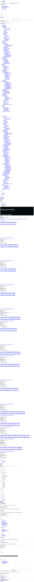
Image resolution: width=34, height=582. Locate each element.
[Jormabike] (3, 1)
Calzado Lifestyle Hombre (8, 157)
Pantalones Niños (6, 62)
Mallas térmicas (7, 39)
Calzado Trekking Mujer (8, 88)
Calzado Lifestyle (6, 73)
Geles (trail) (6, 99)
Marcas (3, 189)
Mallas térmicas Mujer (8, 55)
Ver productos (2, 500)
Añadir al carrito (5, 291)
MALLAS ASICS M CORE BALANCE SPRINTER (11, 447)
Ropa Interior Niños (6, 149)
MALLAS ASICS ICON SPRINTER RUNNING (10, 317)
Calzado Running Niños (7, 93)
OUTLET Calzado (6, 108)
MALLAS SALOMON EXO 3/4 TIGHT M (9, 388)
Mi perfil (3, 534)
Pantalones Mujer (6, 53)
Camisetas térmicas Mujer (8, 54)
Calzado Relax (7, 74)
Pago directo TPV (4, 529)
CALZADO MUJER (5, 81)
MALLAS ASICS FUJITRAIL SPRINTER (9, 244)
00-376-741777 (4, 9)
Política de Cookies (4, 524)
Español (6, 561)
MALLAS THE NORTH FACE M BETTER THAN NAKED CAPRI (14, 435)
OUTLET (3, 106)
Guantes (5, 33)
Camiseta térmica (7, 38)
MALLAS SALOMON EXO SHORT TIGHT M (10, 352)
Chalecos (5, 30)
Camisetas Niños (6, 146)
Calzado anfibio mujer (8, 86)
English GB (7, 6)
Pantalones (5, 126)
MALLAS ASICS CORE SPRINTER (8, 268)
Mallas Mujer (5, 139)
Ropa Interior (5, 37)
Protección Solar (6, 103)
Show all (4, 220)
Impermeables (5, 123)
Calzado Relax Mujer (8, 165)
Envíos (3, 521)
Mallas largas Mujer (7, 52)
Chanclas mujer (7, 83)
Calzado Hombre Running (7, 72)
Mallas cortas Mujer (7, 51)
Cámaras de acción (6, 66)
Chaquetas (5, 120)
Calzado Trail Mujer (8, 87)
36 (2, 220)
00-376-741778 (2, 540)
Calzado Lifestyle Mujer (7, 82)
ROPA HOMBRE (4, 26)
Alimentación (5, 96)
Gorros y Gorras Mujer (7, 48)
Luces (4, 102)
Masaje (5, 153)
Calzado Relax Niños (6, 92)
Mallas (4, 34)
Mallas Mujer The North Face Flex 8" (8, 222)
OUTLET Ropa (6, 109)
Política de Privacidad (5, 523)
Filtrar (1, 216)
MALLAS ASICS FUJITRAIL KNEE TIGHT (10, 364)
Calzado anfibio (7, 77)
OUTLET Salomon (6, 110)
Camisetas (5, 117)
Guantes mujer (5, 49)
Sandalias (6, 75)
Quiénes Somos (4, 520)
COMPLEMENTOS (5, 95)
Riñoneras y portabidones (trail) (8, 104)
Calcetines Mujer (6, 43)
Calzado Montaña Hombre (7, 76)
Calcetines (5, 27)
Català (5, 8)
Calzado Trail (7, 78)
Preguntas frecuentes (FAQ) (5, 530)
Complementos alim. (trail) (8, 98)
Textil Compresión (6, 40)
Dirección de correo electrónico (4, 573)
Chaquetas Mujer (6, 47)
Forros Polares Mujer (6, 136)
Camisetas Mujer (6, 44)
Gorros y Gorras (6, 32)
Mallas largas (7, 36)
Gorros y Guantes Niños (7, 61)
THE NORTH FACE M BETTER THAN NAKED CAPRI (12, 411)
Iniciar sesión (2, 197)
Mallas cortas (7, 35)
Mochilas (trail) (6, 182)
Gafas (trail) (5, 100)
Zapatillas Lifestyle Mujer (8, 84)
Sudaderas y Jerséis (6, 129)
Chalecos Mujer (6, 46)
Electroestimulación (6, 67)
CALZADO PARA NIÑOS (5, 171)
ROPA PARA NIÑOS (5, 59)
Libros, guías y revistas (7, 101)
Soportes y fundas (6, 69)
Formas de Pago (4, 522)
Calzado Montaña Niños (7, 172)
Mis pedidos (3, 535)
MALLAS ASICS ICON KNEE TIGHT (8, 328)
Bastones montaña (6, 179)
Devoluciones (4, 531)
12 (0, 220)
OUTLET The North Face (7, 111)
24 (1, 220)
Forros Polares (5, 31)
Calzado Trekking (7, 79)
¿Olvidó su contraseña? (3, 576)
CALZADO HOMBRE (5, 71)
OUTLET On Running (7, 186)
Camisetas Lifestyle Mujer (8, 133)
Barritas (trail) (7, 176)
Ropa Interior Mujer (6, 142)
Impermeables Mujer (6, 50)
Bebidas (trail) (7, 97)
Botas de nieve (7, 160)
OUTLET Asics (6, 107)
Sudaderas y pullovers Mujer (7, 56)
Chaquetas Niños (6, 60)
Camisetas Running (7, 29)
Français (6, 7)
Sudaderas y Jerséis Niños (7, 63)
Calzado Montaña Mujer (7, 85)
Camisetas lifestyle (7, 28)
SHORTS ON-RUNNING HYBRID (7, 293)
